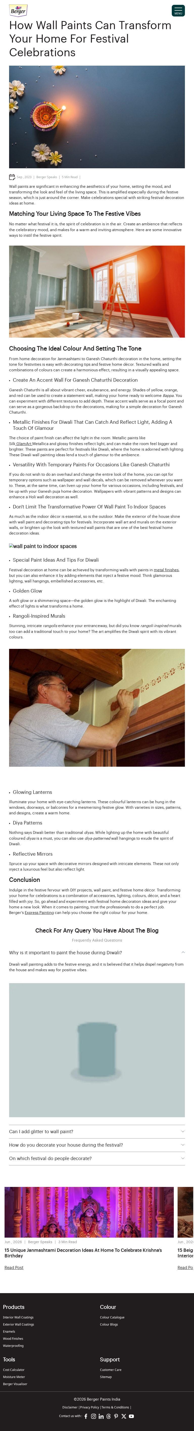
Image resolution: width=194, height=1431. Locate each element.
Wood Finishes (13, 1338)
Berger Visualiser (15, 1384)
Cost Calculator (14, 1370)
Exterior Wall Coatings (18, 1324)
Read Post (14, 1268)
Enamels (9, 1331)
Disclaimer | (71, 1407)
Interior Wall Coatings (18, 1317)
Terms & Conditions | (117, 1407)
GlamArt (23, 444)
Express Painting (39, 913)
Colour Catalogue (112, 1317)
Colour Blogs (109, 1324)
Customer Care (111, 1370)
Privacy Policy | (91, 1407)
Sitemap (106, 1377)
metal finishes (166, 570)
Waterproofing (13, 1346)
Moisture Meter (14, 1377)
